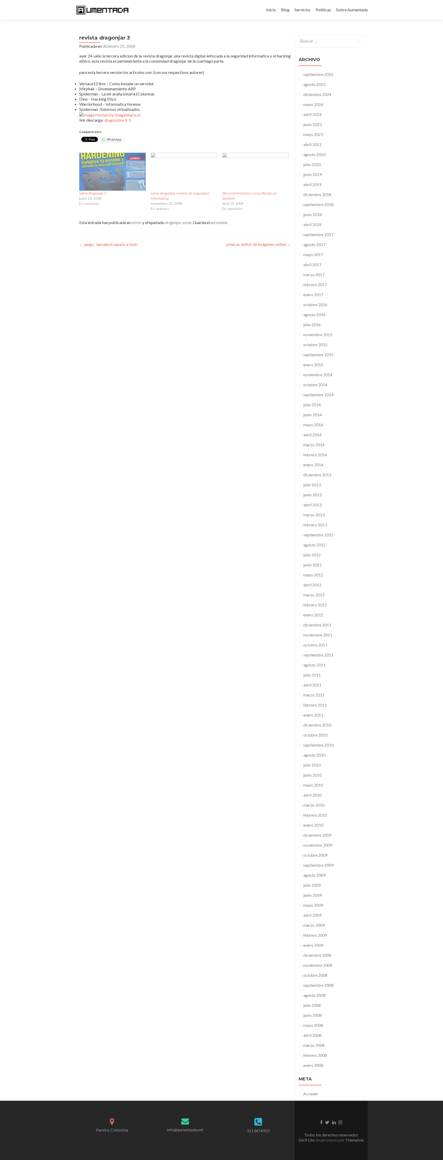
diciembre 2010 (317, 724)
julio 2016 (312, 324)
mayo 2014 (313, 424)
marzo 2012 (314, 594)
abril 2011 (312, 684)
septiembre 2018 (318, 204)
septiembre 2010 (318, 744)
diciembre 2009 (317, 835)
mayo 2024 (313, 104)
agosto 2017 (314, 244)
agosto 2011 (314, 664)
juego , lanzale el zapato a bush (108, 244)
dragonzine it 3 (117, 120)
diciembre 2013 (317, 474)
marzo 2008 (314, 1045)
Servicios (302, 9)
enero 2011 (313, 714)
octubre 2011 (315, 644)
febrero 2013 (315, 524)
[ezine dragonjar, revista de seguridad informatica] (184, 172)
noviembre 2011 (317, 634)
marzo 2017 (314, 274)
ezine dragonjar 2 (92, 193)
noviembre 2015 (317, 334)
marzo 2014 (314, 444)
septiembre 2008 (318, 985)
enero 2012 (313, 614)
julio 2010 (312, 764)
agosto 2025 (314, 84)
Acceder (310, 1093)
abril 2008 (312, 1035)
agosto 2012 (314, 544)
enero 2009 (313, 945)
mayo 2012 (313, 574)
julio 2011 (312, 674)
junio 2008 (312, 1015)
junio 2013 (312, 494)
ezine (187, 222)
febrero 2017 (315, 284)
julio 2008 (312, 1005)
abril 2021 (312, 144)
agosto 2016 (314, 314)
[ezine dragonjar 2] (112, 172)
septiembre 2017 (318, 234)
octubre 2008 (315, 975)
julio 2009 (312, 885)
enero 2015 (313, 364)
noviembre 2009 (317, 845)
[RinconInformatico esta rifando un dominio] (255, 172)
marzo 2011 (314, 694)
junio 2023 (312, 124)
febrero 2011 (315, 704)
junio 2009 (312, 895)
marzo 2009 (314, 925)
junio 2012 (312, 564)
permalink (218, 222)
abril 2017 (312, 264)
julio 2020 (312, 164)
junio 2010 (312, 774)
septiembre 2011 (318, 654)
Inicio (271, 9)
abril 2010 (312, 794)
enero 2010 (313, 825)
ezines (137, 222)
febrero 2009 (315, 935)
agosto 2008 (314, 995)
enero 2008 (313, 1065)
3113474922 (258, 1130)
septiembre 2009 (318, 865)
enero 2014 (313, 464)
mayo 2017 (313, 254)
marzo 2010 (314, 805)
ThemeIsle (354, 1139)
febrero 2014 (315, 454)
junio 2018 (312, 214)
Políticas (323, 9)
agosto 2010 (314, 754)
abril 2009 (312, 915)
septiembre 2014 (318, 394)
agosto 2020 (314, 154)
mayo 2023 (313, 134)
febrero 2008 (315, 1055)
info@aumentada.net (185, 1129)
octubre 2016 (315, 304)
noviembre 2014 (317, 374)
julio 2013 (312, 484)
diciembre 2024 (317, 94)
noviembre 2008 (317, 965)
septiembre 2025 (318, 74)
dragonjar (173, 222)
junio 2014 (312, 414)
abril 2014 (312, 434)
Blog (285, 9)
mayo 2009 (313, 905)
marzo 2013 (314, 514)
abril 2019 (312, 184)
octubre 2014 (315, 384)
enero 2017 (313, 294)
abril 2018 (312, 224)
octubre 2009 (315, 855)
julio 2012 (312, 554)
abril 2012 (312, 584)
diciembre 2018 (317, 194)
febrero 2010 (315, 815)
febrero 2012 (315, 604)
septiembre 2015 (318, 354)
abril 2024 (312, 114)
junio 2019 (312, 174)
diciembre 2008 (317, 955)
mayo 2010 (313, 784)
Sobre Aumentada (352, 9)
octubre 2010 (315, 734)
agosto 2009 (314, 875)
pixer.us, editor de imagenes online (258, 244)
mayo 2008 (313, 1025)
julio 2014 (312, 404)
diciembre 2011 (317, 624)
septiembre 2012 (318, 534)
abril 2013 (312, 504)
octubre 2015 (315, 344)
